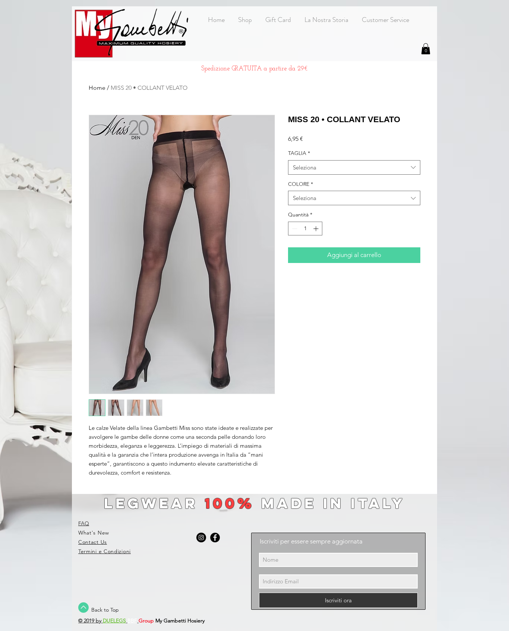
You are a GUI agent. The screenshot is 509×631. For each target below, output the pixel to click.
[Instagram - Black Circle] (201, 537)
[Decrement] (293, 228)
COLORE (300, 184)
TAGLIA (299, 153)
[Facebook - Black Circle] (215, 537)
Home (97, 87)
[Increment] (316, 228)
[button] (425, 48)
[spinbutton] (305, 228)
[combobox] (354, 167)
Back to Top (105, 609)
